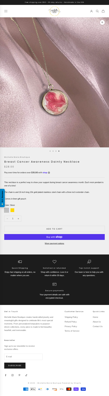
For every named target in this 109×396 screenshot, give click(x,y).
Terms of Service (72, 331)
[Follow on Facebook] (5, 375)
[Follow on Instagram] (12, 375)
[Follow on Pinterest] (19, 375)
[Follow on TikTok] (26, 375)
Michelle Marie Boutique (17, 157)
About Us (97, 322)
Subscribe (15, 365)
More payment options (54, 243)
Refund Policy (71, 322)
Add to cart (54, 229)
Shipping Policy (71, 317)
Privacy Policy (71, 326)
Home (95, 317)
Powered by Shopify (71, 383)
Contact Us (98, 326)
